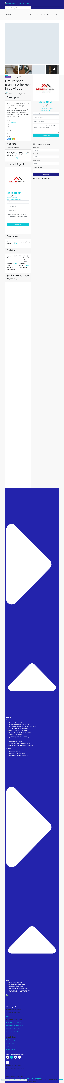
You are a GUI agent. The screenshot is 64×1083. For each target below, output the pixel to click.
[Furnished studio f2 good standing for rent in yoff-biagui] (18, 356)
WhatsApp (18, 227)
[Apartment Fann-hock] (18, 428)
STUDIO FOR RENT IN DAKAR (18, 736)
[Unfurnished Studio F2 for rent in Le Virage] (18, 180)
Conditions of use (10, 1076)
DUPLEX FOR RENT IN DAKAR (18, 730)
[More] (14, 139)
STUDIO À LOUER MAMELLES (15, 336)
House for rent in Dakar (15, 741)
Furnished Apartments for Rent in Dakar (20, 738)
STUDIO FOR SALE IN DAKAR (18, 992)
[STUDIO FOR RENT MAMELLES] (18, 323)
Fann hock (9, 445)
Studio (15, 244)
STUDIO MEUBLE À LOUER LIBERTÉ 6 (15, 472)
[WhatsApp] (12, 139)
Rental (8, 718)
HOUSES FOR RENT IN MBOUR (18, 755)
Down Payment (37, 154)
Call (18, 230)
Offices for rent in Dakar (15, 734)
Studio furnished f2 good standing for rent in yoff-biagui (17, 371)
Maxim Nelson (14, 192)
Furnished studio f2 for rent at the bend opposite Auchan (17, 407)
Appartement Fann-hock (16, 441)
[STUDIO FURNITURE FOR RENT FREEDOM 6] (18, 459)
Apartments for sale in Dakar (17, 984)
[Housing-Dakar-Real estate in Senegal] (17, 3)
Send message (18, 224)
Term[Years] (36, 160)
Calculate (46, 174)
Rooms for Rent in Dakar (16, 722)
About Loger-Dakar (12, 1007)
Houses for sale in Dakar (16, 986)
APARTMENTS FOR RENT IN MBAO (19, 743)
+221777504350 (12, 197)
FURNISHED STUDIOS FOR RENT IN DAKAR (22, 726)
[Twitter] (9, 139)
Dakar (28, 154)
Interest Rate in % (38, 167)
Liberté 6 (8, 477)
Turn (6, 92)
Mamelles (8, 340)
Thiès (7, 1046)
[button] (32, 607)
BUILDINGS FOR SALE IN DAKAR (19, 988)
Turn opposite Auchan (12, 412)
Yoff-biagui (9, 376)
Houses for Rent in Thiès (16, 751)
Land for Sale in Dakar (15, 982)
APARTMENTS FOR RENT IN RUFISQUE (21, 745)
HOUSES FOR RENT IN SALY (18, 753)
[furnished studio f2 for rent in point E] (18, 291)
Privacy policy (20, 1076)
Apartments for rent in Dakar (17, 739)
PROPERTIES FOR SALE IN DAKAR (19, 990)
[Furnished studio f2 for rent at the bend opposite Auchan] (18, 392)
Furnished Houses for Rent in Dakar (19, 724)
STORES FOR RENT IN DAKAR (18, 728)
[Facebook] (7, 139)
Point (7, 309)
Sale (7, 980)
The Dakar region (11, 1040)
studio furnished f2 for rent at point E (17, 304)
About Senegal (10, 1049)
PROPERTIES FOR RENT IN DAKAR (20, 732)
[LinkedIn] (10, 139)
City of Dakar (10, 1043)
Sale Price (36, 147)
